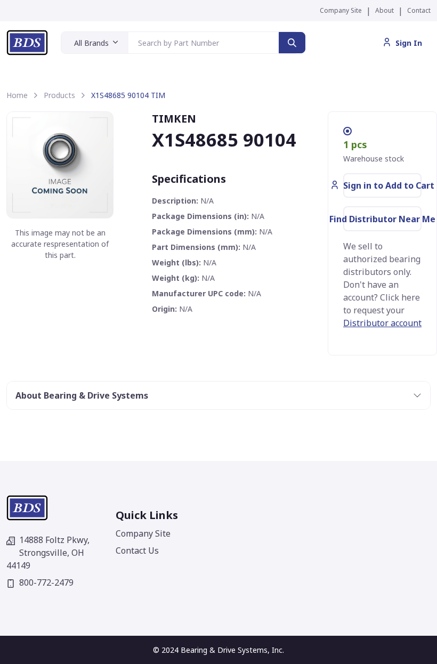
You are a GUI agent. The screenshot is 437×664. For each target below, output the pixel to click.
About (384, 10)
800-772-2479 (46, 582)
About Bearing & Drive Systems (81, 395)
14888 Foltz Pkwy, (48, 552)
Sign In (408, 43)
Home (17, 95)
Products (59, 95)
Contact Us (137, 550)
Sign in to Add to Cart (382, 185)
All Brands (91, 43)
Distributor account (382, 323)
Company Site (341, 10)
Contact (419, 10)
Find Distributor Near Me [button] (382, 219)
